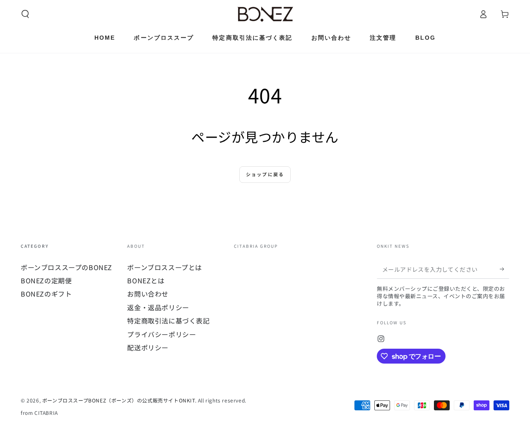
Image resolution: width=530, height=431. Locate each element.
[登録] (504, 269)
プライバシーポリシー (161, 334)
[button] (25, 14)
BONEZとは (145, 280)
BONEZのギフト (46, 294)
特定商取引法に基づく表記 (168, 321)
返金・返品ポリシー (158, 307)
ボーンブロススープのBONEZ (66, 267)
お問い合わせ (148, 294)
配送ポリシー (148, 347)
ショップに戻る (265, 174)
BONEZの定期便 (46, 280)
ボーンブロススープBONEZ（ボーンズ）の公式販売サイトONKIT (118, 400)
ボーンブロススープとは (164, 267)
